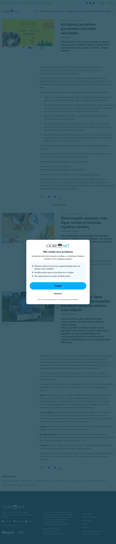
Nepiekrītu (58, 293)
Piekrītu (58, 286)
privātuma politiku (64, 259)
